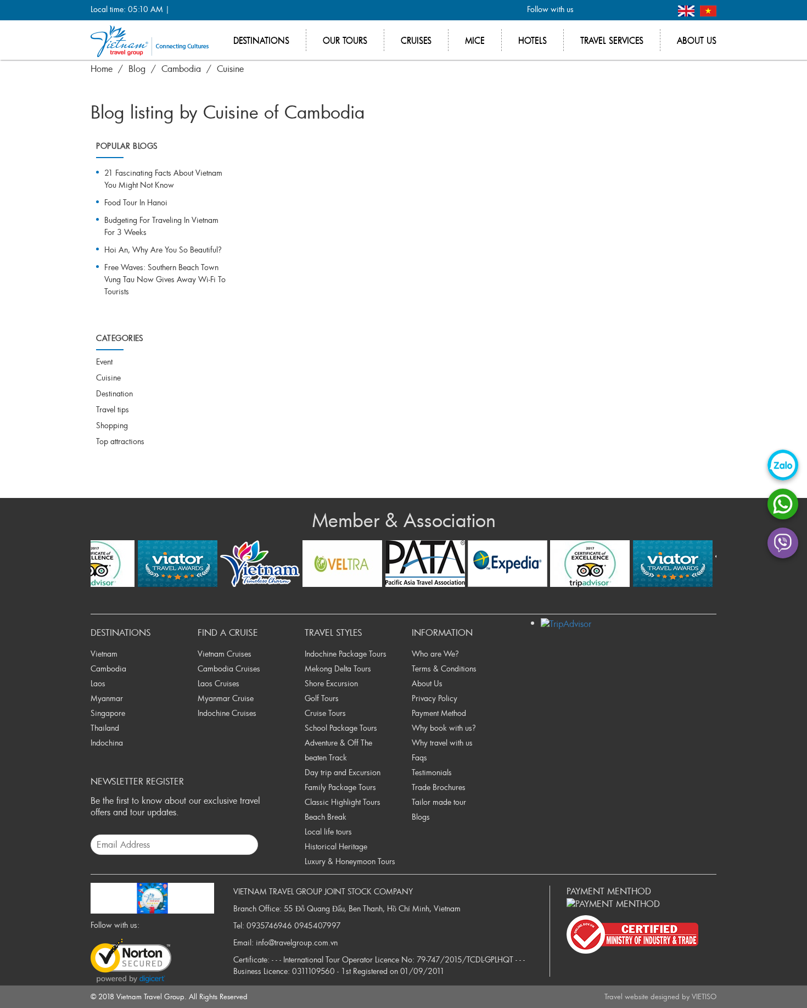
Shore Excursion (331, 683)
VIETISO (704, 996)
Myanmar (107, 698)
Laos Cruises (218, 683)
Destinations (261, 40)
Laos (98, 683)
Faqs (419, 757)
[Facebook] (588, 10)
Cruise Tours (325, 713)
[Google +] (624, 10)
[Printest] (660, 10)
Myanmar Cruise (226, 698)
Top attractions (120, 441)
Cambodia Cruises (229, 668)
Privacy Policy (434, 698)
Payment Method (439, 713)
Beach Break (325, 816)
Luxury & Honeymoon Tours (350, 861)
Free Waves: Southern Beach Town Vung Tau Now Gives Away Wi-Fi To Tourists (165, 279)
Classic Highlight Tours (342, 802)
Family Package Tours (340, 787)
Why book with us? (444, 728)
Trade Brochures (439, 787)
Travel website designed (642, 996)
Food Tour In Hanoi (135, 202)
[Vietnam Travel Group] (150, 40)
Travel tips (112, 409)
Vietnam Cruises (224, 653)
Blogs (421, 816)
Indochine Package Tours (345, 653)
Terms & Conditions (444, 668)
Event (104, 361)
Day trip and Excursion (342, 772)
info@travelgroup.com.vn (297, 942)
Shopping (112, 425)
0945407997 (317, 925)
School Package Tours (341, 728)
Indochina (107, 742)
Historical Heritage (336, 846)
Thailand (105, 728)
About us (696, 40)
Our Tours (345, 40)
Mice (475, 40)
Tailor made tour (439, 802)
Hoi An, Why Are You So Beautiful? (163, 249)
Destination (114, 393)
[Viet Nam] (708, 9)
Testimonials (432, 772)
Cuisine (230, 69)
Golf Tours (322, 698)
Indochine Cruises (227, 713)
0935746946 (269, 925)
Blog (136, 69)
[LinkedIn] (642, 10)
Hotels (532, 40)
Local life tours (328, 831)
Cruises (416, 40)
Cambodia (181, 69)
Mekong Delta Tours (338, 668)
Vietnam (104, 653)
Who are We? (435, 653)
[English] (687, 9)
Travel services (611, 40)
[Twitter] (606, 10)
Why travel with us (442, 742)
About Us (427, 683)
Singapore (108, 713)
